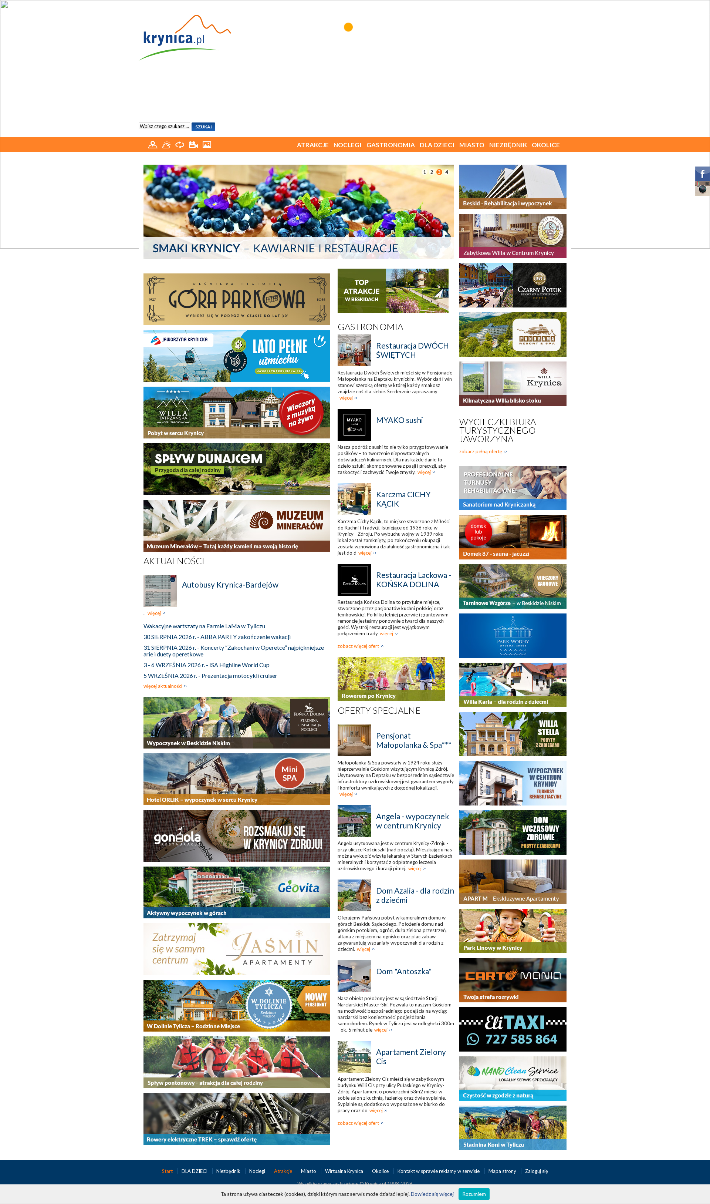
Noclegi (348, 145)
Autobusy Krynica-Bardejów (230, 584)
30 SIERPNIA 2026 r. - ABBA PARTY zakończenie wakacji (217, 636)
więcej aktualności (162, 686)
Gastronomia (390, 145)
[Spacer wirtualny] (180, 144)
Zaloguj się (536, 1171)
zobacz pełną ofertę (480, 451)
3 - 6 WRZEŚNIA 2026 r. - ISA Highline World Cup (206, 664)
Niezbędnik (508, 145)
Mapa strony (502, 1171)
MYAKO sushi (399, 419)
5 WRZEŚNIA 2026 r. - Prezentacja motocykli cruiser (210, 675)
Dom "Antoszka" (404, 971)
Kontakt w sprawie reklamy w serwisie (439, 1171)
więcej (154, 613)
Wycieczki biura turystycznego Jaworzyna (497, 430)
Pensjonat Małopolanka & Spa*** (414, 740)
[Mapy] (153, 144)
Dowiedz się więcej (432, 1194)
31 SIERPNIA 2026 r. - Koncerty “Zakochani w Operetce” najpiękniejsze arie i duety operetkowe (233, 651)
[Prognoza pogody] (167, 144)
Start (168, 1171)
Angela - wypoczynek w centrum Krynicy (412, 820)
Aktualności (173, 560)
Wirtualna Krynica (344, 1171)
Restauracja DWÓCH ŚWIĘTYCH (412, 350)
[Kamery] (194, 144)
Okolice (546, 145)
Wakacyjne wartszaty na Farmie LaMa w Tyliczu (204, 625)
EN (561, 6)
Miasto (471, 145)
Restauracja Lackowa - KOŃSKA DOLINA (413, 579)
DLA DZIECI (437, 145)
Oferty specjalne (379, 710)
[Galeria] (207, 144)
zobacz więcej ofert (358, 646)
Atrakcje (313, 145)
